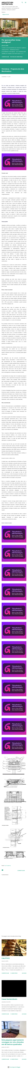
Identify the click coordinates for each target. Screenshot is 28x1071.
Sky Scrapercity (7, 865)
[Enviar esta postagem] (2, 870)
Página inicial (5, 14)
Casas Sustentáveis (9, 999)
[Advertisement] (14, 921)
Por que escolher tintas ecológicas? (11, 41)
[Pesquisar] (22, 2)
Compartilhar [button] (5, 56)
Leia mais (24, 973)
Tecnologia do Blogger (14, 1067)
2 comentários (14, 1059)
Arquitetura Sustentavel (7, 3)
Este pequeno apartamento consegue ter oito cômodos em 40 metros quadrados (13, 1042)
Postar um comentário (16, 56)
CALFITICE (6, 958)
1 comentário (13, 973)
